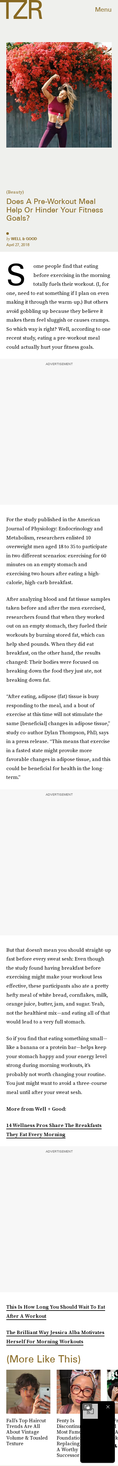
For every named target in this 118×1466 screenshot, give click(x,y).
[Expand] (87, 1407)
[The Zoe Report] (21, 9)
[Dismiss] (108, 1407)
